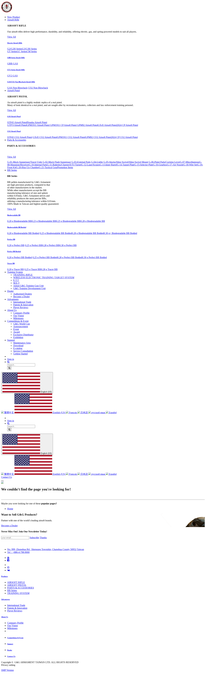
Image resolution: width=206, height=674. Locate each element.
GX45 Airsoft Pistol (107, 125)
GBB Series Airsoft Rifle (16, 58)
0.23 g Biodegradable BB (44, 221)
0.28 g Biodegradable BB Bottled (88, 233)
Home (10, 508)
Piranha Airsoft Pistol (37, 122)
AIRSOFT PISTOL (16, 585)
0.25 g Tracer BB (32, 269)
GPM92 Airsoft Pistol (87, 125)
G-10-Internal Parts (38, 164)
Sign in (10, 359)
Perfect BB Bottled (14, 251)
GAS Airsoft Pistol (14, 116)
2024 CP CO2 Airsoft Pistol (124, 137)
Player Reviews (14, 610)
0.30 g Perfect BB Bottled (94, 257)
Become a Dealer (9, 525)
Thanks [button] (43, 537)
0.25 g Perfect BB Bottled (45, 257)
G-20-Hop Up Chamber (27, 167)
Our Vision (12, 625)
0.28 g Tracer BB (49, 269)
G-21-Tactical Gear (48, 167)
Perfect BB (11, 239)
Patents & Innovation (17, 608)
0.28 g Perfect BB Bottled (69, 257)
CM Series (32, 51)
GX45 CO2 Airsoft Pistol (45, 137)
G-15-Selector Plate (143, 164)
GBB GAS (12, 63)
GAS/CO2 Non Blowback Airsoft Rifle (21, 82)
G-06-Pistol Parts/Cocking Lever (164, 162)
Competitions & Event (15, 638)
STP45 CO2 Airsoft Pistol (19, 137)
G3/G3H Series (29, 48)
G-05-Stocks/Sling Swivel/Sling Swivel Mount (125, 162)
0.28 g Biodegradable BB (93, 221)
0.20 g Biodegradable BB (19, 221)
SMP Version (7, 670)
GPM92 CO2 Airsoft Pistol (98, 137)
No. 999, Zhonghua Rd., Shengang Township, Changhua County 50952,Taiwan (45, 549)
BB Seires (12, 590)
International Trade (16, 605)
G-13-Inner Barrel (108, 164)
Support (10, 644)
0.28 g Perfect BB (50, 245)
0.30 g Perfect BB (68, 245)
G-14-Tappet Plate (125, 164)
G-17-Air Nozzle (175, 164)
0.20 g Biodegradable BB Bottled (23, 233)
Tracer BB (11, 263)
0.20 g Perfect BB (15, 245)
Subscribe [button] (34, 537)
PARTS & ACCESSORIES (20, 587)
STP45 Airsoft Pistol (17, 122)
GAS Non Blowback (17, 87)
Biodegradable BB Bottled (16, 227)
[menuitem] (13, 17)
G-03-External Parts (80, 162)
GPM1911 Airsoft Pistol (38, 125)
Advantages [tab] (5, 599)
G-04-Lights (97, 162)
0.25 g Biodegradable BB (68, 221)
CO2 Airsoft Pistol (14, 131)
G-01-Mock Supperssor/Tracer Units (24, 162)
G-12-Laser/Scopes (90, 164)
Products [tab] (4, 576)
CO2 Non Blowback (38, 87)
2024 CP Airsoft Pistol (127, 125)
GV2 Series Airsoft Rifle (16, 70)
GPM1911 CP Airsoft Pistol (63, 125)
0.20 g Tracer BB (15, 269)
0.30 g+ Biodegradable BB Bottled (120, 233)
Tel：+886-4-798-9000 (18, 552)
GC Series (22, 51)
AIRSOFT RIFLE (16, 582)
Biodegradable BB (13, 215)
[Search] (9, 368)
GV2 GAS (12, 75)
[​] (8, 557)
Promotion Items (65, 167)
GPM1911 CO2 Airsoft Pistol (71, 137)
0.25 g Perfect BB (33, 245)
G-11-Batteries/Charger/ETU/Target (64, 164)
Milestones (12, 628)
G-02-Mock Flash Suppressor (57, 162)
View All (11, 37)
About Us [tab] (4, 617)
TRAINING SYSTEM (18, 593)
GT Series (12, 51)
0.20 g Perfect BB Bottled (19, 257)
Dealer (9, 650)
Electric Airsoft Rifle (14, 43)
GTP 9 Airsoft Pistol (17, 125)
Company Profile (15, 623)
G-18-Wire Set (190, 164)
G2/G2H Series (14, 48)
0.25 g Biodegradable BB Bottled (56, 233)
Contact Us (6, 477)
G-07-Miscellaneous (189, 162)
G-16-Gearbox (160, 164)
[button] (8, 362)
